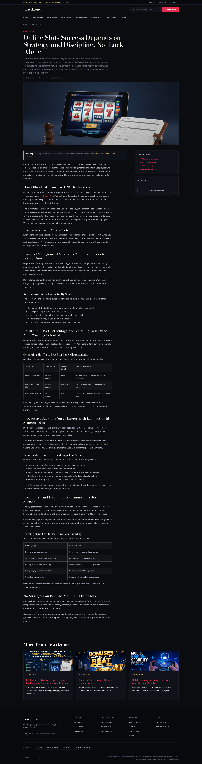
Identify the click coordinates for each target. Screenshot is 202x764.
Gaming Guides (81, 18)
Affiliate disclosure (149, 169)
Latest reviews (170, 9)
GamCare (98, 154)
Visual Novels (66, 18)
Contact (176, 2)
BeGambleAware (108, 154)
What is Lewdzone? (149, 162)
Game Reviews (37, 18)
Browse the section (156, 190)
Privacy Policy (161, 722)
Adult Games (52, 18)
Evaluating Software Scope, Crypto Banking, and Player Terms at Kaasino (47, 681)
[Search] (158, 10)
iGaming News (96, 18)
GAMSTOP (30, 156)
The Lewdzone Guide (150, 159)
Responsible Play (165, 2)
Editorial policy (147, 166)
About (123, 18)
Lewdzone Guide (134, 722)
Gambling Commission (82, 747)
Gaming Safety (111, 18)
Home (25, 18)
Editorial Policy (151, 2)
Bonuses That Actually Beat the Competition (96, 681)
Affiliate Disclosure (162, 727)
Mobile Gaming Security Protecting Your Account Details (151, 681)
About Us (131, 727)
